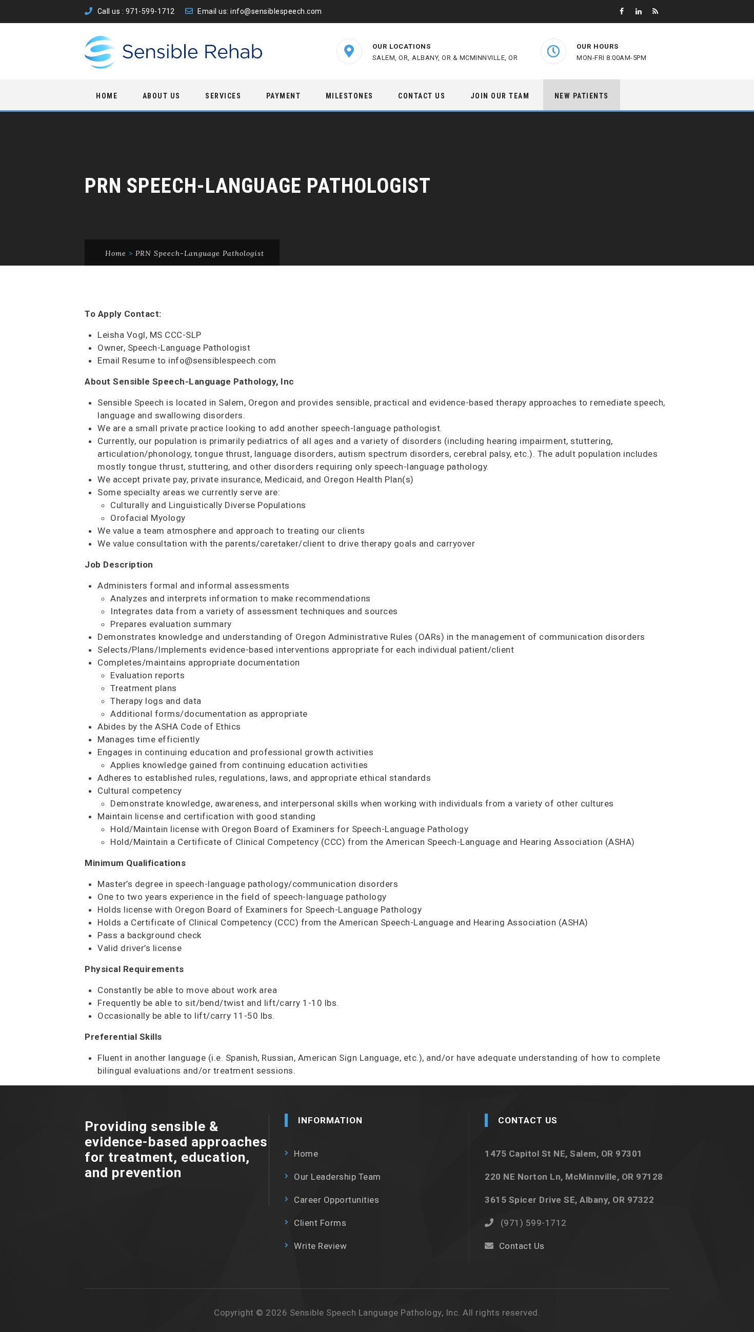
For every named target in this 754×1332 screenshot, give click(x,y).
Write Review (320, 1246)
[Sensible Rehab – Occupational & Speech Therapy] (175, 52)
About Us (162, 96)
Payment (283, 96)
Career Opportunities (336, 1200)
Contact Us (421, 96)
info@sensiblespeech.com (276, 11)
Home (106, 96)
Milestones (349, 96)
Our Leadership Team (337, 1177)
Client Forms (320, 1223)
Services (223, 96)
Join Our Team (500, 96)
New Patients (581, 96)
